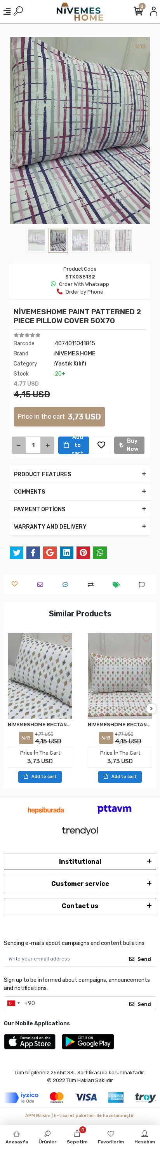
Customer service (80, 883)
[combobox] (13, 1003)
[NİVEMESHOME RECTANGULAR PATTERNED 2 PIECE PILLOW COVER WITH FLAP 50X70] (40, 676)
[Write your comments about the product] (67, 585)
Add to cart (77, 445)
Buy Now (132, 445)
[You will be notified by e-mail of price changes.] (118, 585)
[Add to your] (92, 585)
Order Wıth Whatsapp (84, 284)
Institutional (80, 861)
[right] (151, 709)
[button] (20, 130)
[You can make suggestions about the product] (143, 585)
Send (144, 959)
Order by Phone (84, 292)
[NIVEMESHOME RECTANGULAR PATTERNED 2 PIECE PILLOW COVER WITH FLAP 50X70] (120, 676)
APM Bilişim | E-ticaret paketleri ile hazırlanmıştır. (80, 1115)
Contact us (80, 906)
